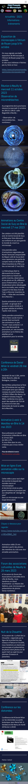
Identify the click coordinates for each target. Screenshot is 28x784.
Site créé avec (11, 783)
